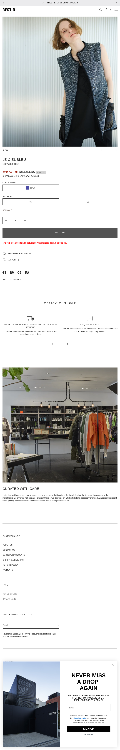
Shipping (7, 176)
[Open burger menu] (116, 9)
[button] (101, 9)
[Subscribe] (57, 625)
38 (88, 202)
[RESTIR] (9, 9)
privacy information (79, 718)
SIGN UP (88, 728)
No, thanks (88, 734)
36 (31, 202)
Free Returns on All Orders (62, 3)
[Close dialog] (113, 665)
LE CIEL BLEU (14, 160)
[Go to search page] (101, 9)
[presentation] (60, 82)
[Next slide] (114, 150)
